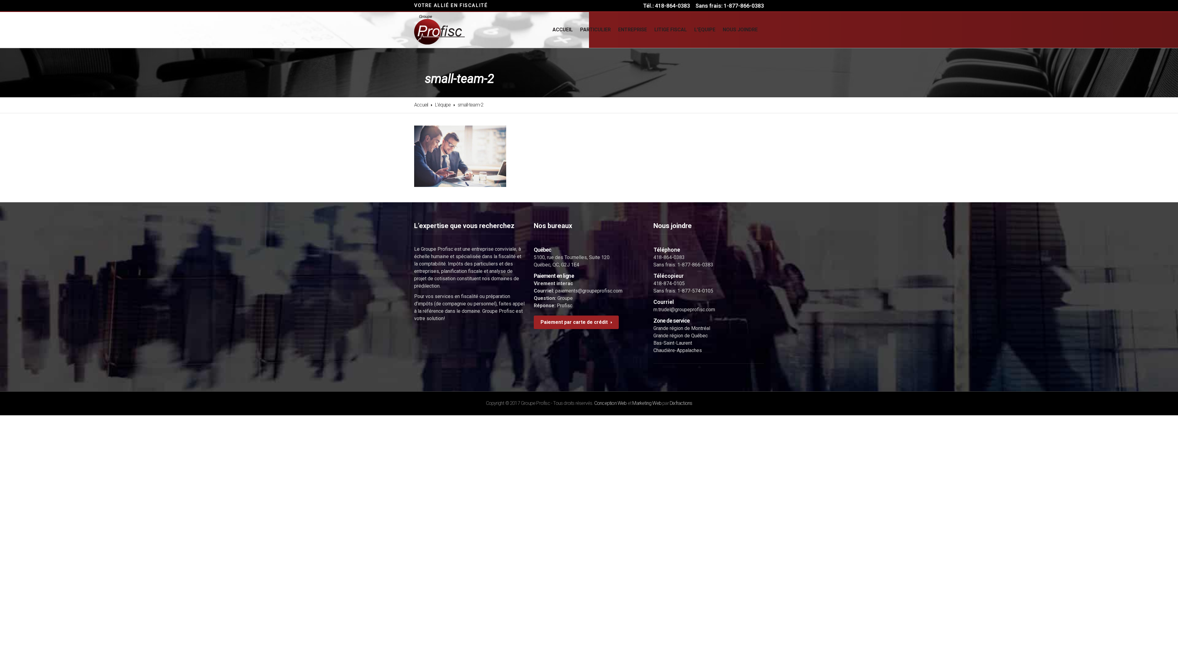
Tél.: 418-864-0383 (666, 5)
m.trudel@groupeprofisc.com (684, 309)
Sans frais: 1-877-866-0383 (729, 5)
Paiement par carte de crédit (574, 322)
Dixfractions (681, 403)
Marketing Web (646, 403)
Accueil (421, 105)
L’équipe (443, 105)
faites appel (512, 304)
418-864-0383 (669, 257)
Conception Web (610, 403)
